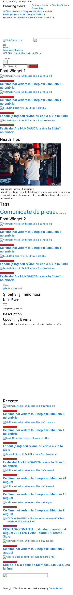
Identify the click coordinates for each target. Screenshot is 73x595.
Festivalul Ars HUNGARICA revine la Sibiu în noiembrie (28, 17)
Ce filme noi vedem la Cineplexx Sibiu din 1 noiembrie (27, 11)
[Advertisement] (36, 362)
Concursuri (61, 213)
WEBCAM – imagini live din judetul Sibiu (22, 53)
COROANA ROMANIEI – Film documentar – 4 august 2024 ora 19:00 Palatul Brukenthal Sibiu (34, 532)
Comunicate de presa (13, 50)
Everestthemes (55, 588)
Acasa (6, 47)
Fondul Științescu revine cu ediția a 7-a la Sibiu (24, 14)
